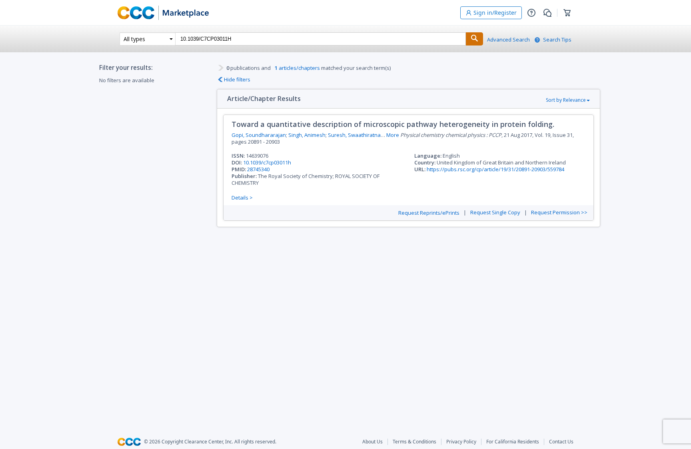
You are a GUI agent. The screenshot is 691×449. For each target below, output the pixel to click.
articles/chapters (297, 67)
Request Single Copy (495, 212)
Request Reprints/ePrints (428, 213)
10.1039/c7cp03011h (267, 162)
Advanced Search (508, 39)
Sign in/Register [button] (495, 12)
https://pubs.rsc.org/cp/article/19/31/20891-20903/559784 (495, 169)
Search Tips (557, 39)
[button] (531, 12)
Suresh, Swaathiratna (354, 134)
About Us (372, 442)
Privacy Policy (461, 442)
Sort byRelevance (566, 100)
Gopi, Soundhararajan (259, 134)
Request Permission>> (559, 212)
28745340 (258, 169)
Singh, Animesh (307, 134)
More (392, 135)
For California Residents (512, 442)
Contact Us (561, 442)
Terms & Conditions (414, 442)
